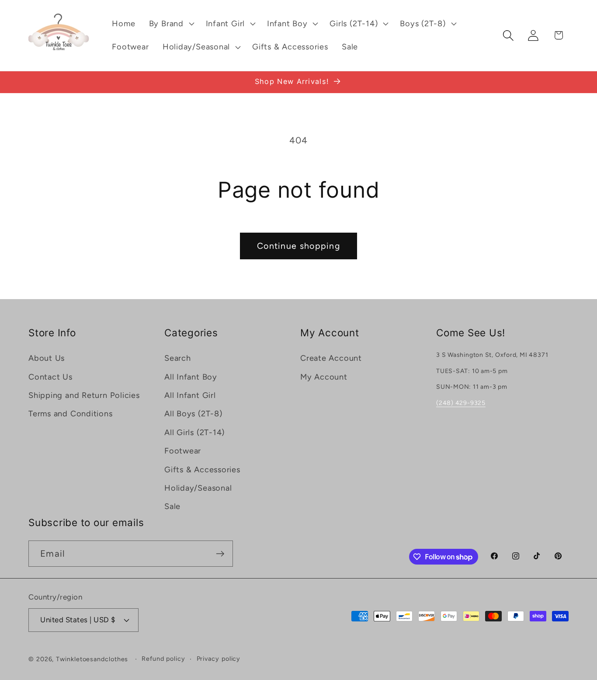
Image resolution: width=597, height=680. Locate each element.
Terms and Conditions (70, 413)
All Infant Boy (190, 377)
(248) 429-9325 (461, 403)
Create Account (331, 358)
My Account (323, 377)
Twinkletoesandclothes (92, 659)
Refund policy (163, 659)
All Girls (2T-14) (194, 432)
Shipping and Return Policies (84, 395)
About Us (46, 358)
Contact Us (50, 377)
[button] (170, 23)
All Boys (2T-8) (193, 413)
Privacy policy (219, 659)
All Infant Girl (190, 395)
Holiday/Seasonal (198, 488)
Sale (172, 506)
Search (177, 358)
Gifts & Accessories (202, 469)
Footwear (182, 451)
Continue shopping (298, 246)
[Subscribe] (220, 554)
